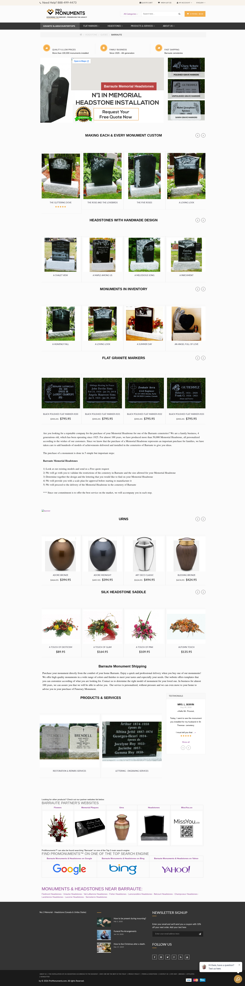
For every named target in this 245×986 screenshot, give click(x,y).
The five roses (144, 203)
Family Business (118, 49)
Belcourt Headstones (163, 894)
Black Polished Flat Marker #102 (144, 414)
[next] (203, 135)
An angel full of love (186, 344)
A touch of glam (102, 647)
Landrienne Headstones (52, 897)
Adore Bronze (60, 575)
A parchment (186, 275)
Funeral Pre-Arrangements (125, 931)
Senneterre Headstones (96, 897)
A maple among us (102, 275)
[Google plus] (174, 957)
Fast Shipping (171, 49)
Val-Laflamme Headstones (95, 894)
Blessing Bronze (186, 575)
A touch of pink (144, 647)
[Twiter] (167, 957)
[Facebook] (154, 957)
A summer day (144, 344)
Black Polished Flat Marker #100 (60, 414)
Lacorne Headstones (74, 897)
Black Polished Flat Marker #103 (186, 414)
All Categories (130, 14)
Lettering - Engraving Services (131, 771)
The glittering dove (60, 203)
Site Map (173, 974)
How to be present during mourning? (130, 919)
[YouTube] (187, 957)
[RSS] (180, 957)
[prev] (198, 135)
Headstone (91, 35)
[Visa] (189, 980)
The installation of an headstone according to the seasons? (73, 974)
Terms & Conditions (149, 974)
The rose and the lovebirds (102, 203)
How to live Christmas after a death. (129, 944)
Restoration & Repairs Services (69, 771)
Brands (182, 974)
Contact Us (163, 974)
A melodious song (144, 275)
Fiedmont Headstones (52, 894)
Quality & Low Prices (64, 49)
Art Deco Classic (145, 575)
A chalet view (60, 275)
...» (185, 729)
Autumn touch (186, 647)
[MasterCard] (195, 980)
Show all (186, 742)
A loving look (186, 203)
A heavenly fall (60, 344)
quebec (104, 35)
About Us (43, 974)
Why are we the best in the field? (113, 974)
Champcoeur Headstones (186, 894)
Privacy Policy (134, 974)
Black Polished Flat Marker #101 (102, 414)
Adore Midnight (102, 575)
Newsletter (44, 976)
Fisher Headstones (117, 894)
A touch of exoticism (60, 647)
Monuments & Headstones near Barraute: (92, 888)
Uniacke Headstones (72, 894)
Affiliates (190, 974)
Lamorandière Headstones (140, 894)
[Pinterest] (161, 957)
